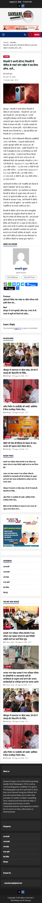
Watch (36, 34)
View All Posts (29, 277)
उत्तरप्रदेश (6, 571)
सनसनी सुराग (8, 74)
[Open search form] (25, 35)
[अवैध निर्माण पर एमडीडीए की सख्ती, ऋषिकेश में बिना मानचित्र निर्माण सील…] (21, 391)
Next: (19, 310)
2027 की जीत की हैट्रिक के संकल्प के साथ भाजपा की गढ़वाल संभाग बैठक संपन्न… (19, 444)
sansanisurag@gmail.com (13, 883)
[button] (3, 34)
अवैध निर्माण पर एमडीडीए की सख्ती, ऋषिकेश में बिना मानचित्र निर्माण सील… (20, 408)
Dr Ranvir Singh (9, 642)
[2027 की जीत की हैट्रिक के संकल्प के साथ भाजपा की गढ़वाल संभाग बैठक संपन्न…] (21, 428)
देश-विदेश (6, 587)
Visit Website (12, 277)
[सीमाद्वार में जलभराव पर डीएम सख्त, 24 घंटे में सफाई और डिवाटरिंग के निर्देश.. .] (21, 355)
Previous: (20, 299)
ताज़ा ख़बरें (6, 582)
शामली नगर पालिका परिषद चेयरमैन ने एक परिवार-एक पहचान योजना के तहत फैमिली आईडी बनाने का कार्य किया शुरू (20, 464)
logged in (17, 328)
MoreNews (15, 900)
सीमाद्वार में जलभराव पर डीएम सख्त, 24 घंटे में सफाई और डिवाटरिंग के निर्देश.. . (20, 371)
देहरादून (5, 592)
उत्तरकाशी (6, 566)
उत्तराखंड (6, 56)
